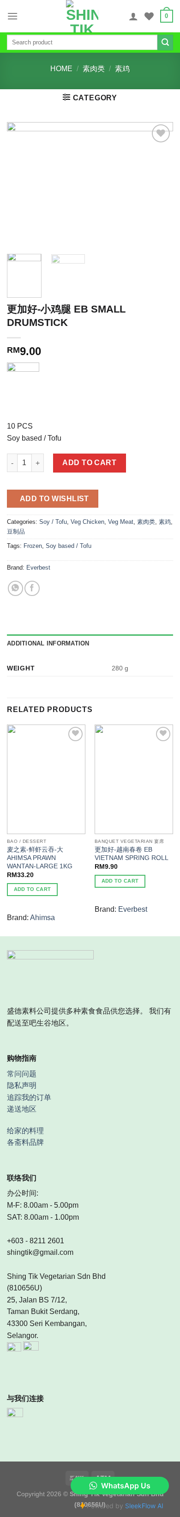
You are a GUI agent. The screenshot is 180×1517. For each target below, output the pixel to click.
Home (61, 69)
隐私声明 (21, 1085)
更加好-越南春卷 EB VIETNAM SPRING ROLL (131, 853)
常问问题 (21, 1074)
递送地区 (21, 1109)
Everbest (38, 567)
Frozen (33, 545)
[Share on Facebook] (32, 588)
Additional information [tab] (48, 643)
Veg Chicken (87, 521)
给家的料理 (25, 1131)
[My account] (133, 16)
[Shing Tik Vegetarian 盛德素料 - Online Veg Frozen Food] (82, 16)
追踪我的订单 (29, 1097)
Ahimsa (42, 917)
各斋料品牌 (25, 1142)
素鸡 (122, 69)
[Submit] (165, 42)
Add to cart (89, 463)
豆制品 (16, 531)
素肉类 (94, 69)
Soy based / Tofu (68, 545)
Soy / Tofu (53, 521)
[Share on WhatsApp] (15, 588)
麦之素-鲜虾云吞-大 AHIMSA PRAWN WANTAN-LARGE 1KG (39, 857)
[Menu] (12, 16)
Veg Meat (120, 521)
